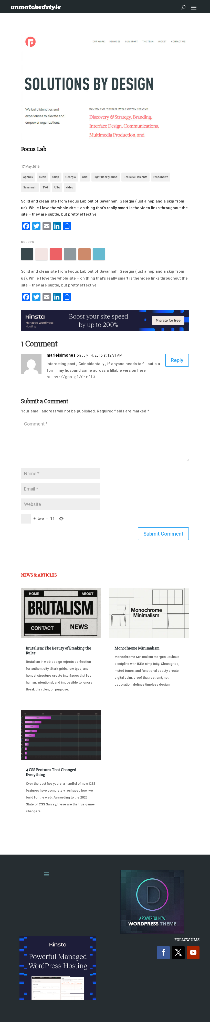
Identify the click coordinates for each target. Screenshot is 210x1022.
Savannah (29, 187)
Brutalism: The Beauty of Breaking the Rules (58, 651)
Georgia (70, 177)
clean (42, 177)
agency (28, 177)
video (69, 187)
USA (57, 187)
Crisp (55, 177)
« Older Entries (38, 830)
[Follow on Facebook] (163, 952)
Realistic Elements (135, 177)
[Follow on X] (178, 952)
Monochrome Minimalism (136, 648)
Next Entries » (173, 830)
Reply (177, 360)
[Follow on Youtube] (193, 952)
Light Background (106, 177)
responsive (160, 177)
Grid (85, 177)
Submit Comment (163, 534)
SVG (45, 187)
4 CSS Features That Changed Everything (51, 772)
